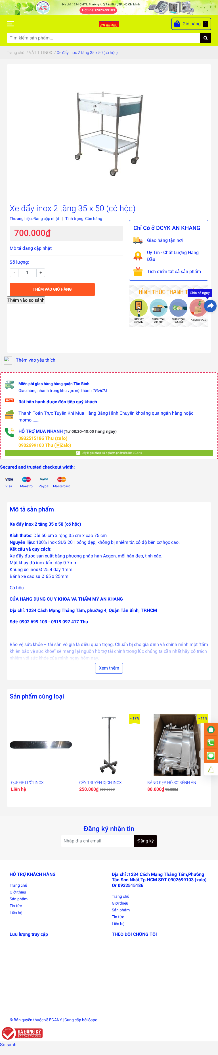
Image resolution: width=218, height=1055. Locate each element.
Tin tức (16, 905)
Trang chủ (18, 885)
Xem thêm (109, 668)
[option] (41, 754)
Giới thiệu (18, 892)
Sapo (92, 1020)
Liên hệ (16, 912)
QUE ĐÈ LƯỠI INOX (27, 782)
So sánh (8, 1044)
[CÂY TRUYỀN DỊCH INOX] (109, 745)
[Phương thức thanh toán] (168, 305)
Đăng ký (145, 841)
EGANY (55, 1020)
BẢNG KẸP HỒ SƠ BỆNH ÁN (171, 782)
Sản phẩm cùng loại (37, 696)
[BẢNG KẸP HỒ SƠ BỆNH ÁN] (177, 745)
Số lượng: (19, 262)
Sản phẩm (19, 899)
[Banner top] (109, 7)
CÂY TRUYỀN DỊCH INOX (100, 782)
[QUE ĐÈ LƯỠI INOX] (41, 745)
